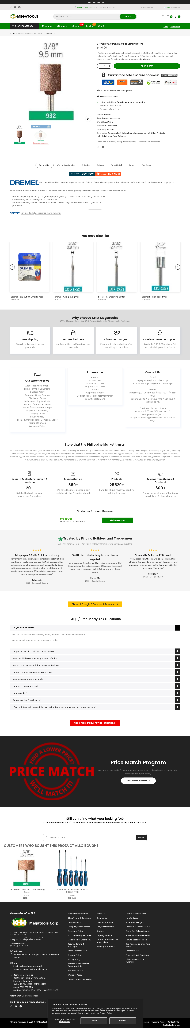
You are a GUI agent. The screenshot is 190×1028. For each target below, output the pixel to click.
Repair (132, 165)
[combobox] (87, 16)
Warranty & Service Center (138, 927)
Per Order (146, 165)
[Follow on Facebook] (11, 7)
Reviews (95, 389)
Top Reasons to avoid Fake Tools (138, 945)
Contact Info (173, 1022)
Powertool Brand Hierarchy (138, 935)
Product (49, 26)
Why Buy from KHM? (95, 386)
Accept (93, 1020)
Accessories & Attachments (48, 213)
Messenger (33, 996)
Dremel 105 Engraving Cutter (68, 297)
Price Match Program (137, 780)
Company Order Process (37, 395)
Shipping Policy (37, 413)
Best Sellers (122, 133)
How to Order (132, 918)
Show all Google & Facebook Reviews (93, 604)
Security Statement (95, 398)
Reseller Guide (132, 951)
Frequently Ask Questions (137, 955)
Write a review (118, 520)
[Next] (177, 267)
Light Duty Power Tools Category (111, 136)
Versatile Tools (27, 213)
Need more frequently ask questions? (95, 722)
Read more (145, 59)
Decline (122, 1020)
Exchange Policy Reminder (37, 401)
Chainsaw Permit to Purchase (135, 960)
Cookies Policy (37, 391)
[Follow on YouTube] (15, 7)
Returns (100, 165)
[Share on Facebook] (98, 147)
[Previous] (12, 267)
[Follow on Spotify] (19, 7)
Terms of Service (37, 422)
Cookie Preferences (171, 1025)
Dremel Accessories (111, 118)
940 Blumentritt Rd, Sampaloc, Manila (100, 7)
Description (44, 165)
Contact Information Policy (80, 979)
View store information (109, 109)
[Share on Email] (103, 147)
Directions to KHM (95, 383)
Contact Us (95, 380)
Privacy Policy (106, 1013)
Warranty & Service (66, 165)
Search (141, 837)
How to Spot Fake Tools (136, 940)
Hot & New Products (156, 133)
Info (103, 26)
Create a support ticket (136, 913)
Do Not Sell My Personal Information (95, 395)
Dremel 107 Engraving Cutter (111, 297)
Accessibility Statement (37, 385)
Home (12, 33)
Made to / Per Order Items (37, 404)
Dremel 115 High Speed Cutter (155, 297)
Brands (63, 26)
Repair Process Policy (37, 410)
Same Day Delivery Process (138, 931)
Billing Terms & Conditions (37, 388)
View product (26, 870)
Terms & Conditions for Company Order (37, 419)
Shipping (86, 165)
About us (94, 377)
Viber (24, 996)
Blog (92, 26)
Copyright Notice (95, 392)
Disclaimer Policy (37, 398)
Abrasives (112, 133)
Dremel (107, 114)
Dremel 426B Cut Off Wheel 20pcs (27, 297)
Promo (79, 26)
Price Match (116, 165)
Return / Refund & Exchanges (37, 407)
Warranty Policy (37, 426)
